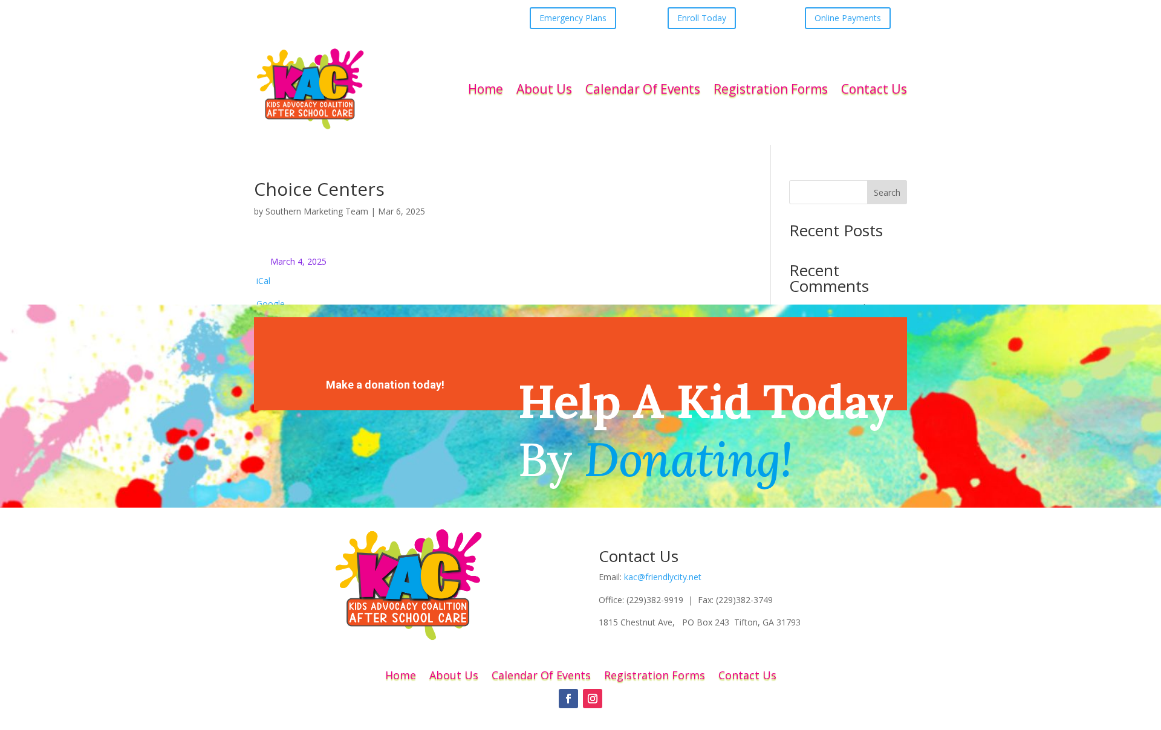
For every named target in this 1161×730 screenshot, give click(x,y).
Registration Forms (771, 88)
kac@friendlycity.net (662, 577)
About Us (544, 88)
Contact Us (874, 88)
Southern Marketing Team (316, 211)
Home (485, 88)
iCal (263, 280)
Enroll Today (701, 18)
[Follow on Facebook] (568, 698)
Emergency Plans (573, 18)
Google (270, 303)
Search (887, 192)
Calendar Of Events (642, 88)
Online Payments (848, 18)
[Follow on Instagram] (592, 698)
